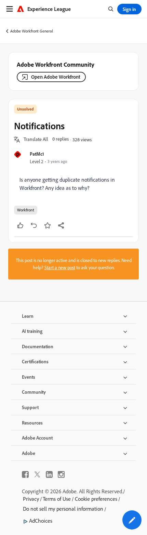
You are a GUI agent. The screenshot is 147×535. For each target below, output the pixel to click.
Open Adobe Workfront (55, 77)
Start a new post (59, 267)
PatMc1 (37, 154)
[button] (36, 139)
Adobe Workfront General (31, 31)
